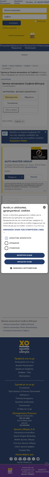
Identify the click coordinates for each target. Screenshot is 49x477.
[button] (24, 230)
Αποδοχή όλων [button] (24, 262)
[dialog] (24, 238)
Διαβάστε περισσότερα (35, 226)
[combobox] (44, 207)
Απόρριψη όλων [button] (24, 255)
